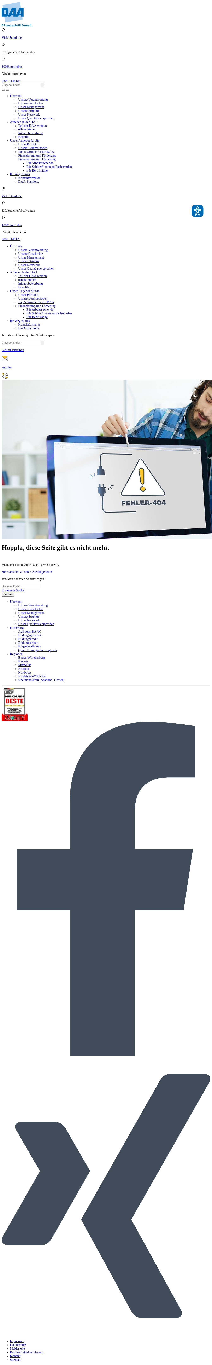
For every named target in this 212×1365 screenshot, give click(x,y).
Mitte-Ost (24, 665)
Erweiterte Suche (13, 590)
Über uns (16, 96)
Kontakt (15, 1356)
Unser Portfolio (28, 144)
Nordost (23, 668)
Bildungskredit (27, 639)
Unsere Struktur (28, 110)
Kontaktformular (29, 178)
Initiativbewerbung (30, 133)
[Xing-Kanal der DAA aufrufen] (106, 1334)
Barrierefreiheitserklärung (26, 1352)
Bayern (23, 661)
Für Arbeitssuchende (39, 163)
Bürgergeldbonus (29, 646)
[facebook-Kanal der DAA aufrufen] (106, 1055)
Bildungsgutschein (30, 635)
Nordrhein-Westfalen (32, 676)
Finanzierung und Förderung (37, 155)
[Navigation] (7, 90)
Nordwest (24, 672)
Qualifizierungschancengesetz (37, 650)
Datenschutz (18, 1345)
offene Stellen (27, 129)
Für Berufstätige (37, 170)
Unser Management (31, 107)
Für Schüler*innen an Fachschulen (49, 166)
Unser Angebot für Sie (24, 140)
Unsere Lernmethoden (32, 148)
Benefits (23, 137)
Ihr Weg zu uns (20, 174)
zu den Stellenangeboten (36, 572)
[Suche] (3, 90)
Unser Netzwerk (29, 114)
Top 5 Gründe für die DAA (36, 151)
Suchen (7, 594)
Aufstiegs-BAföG (30, 631)
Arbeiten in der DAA (24, 122)
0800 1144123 (11, 80)
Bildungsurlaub (28, 642)
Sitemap (15, 1359)
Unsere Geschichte (30, 103)
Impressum (17, 1341)
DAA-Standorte (28, 181)
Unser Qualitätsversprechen (36, 118)
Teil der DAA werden (32, 125)
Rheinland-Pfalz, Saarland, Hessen (41, 680)
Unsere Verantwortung (33, 99)
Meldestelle (17, 1348)
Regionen (16, 654)
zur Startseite (10, 572)
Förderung (17, 627)
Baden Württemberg (31, 657)
